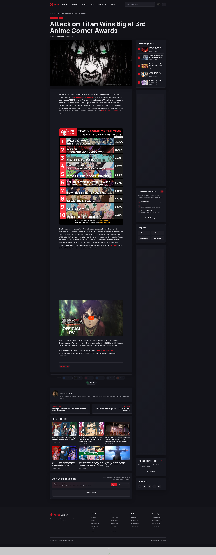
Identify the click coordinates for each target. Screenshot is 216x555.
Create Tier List (156, 523)
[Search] (152, 4)
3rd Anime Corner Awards (83, 97)
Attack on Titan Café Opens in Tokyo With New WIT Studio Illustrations (64, 438)
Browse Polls (135, 520)
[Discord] (159, 486)
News (60, 17)
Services (93, 529)
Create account (123, 484)
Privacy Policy (95, 526)
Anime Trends (135, 523)
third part (113, 245)
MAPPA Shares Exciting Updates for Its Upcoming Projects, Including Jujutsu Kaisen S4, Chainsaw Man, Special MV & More (91, 464)
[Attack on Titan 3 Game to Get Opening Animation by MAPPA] (117, 453)
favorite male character (110, 111)
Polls (92, 4)
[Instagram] (149, 486)
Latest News (114, 517)
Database (84, 4)
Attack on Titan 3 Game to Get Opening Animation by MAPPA (115, 463)
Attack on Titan (64, 366)
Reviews (113, 526)
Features (113, 531)
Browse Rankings (156, 517)
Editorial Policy (95, 523)
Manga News (157, 238)
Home (51, 13)
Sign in (114, 484)
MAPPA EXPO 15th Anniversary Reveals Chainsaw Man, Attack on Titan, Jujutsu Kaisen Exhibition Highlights (117, 439)
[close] (108, 548)
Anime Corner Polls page (104, 350)
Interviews (114, 529)
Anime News (54, 17)
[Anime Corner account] (164, 4)
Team (92, 531)
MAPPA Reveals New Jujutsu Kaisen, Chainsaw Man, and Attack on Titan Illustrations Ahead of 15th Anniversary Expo (63, 464)
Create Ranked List (157, 520)
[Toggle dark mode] (158, 4)
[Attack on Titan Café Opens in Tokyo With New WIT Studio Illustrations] (64, 429)
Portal (153, 540)
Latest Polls (134, 517)
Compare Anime (135, 526)
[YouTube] (154, 486)
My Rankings (155, 526)
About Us (93, 517)
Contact (93, 520)
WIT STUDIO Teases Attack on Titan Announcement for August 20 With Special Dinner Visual (90, 439)
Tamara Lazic (60, 36)
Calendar (112, 4)
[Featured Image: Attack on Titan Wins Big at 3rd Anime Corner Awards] (91, 63)
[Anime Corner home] (59, 4)
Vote (162, 460)
